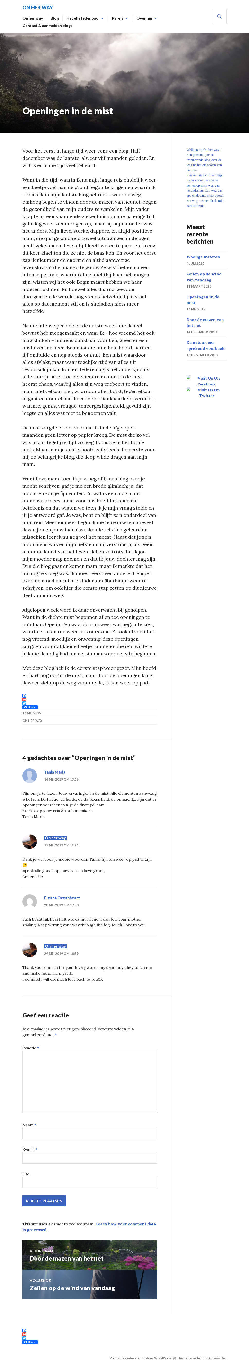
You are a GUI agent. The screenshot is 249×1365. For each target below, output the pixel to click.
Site (25, 1173)
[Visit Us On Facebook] (207, 384)
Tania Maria (54, 772)
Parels (117, 18)
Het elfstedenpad (82, 18)
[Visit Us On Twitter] (207, 395)
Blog (55, 18)
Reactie (30, 1047)
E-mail (29, 1149)
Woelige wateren (203, 257)
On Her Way (37, 7)
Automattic (217, 1358)
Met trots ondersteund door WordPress (140, 1358)
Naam (29, 1124)
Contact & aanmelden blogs (47, 25)
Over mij (144, 18)
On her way (32, 18)
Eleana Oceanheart (62, 898)
